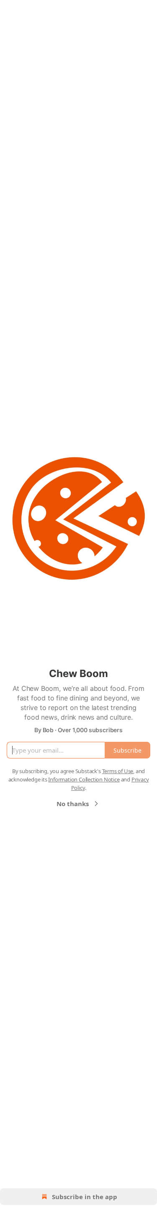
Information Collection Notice (83, 779)
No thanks (73, 803)
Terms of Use (118, 771)
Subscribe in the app (84, 1196)
